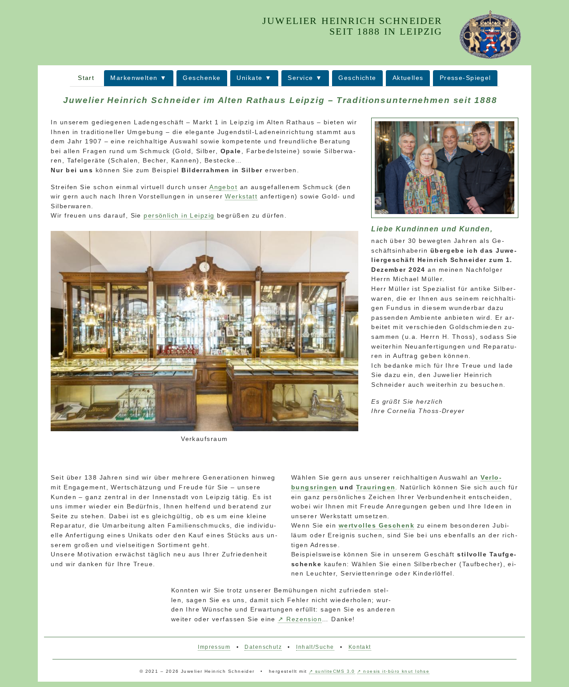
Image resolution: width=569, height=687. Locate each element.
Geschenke (201, 77)
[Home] (490, 34)
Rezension (304, 619)
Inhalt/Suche (315, 647)
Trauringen (375, 487)
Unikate (249, 77)
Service (300, 77)
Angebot (223, 187)
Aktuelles (408, 77)
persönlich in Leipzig (179, 215)
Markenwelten (133, 77)
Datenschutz (263, 647)
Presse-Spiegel (465, 77)
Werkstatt (241, 196)
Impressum (214, 647)
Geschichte (357, 77)
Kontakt (360, 647)
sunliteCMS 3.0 (335, 671)
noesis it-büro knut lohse (396, 671)
